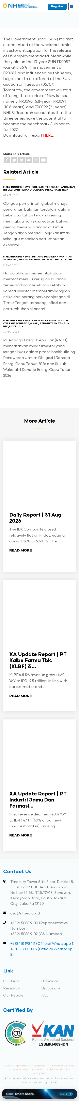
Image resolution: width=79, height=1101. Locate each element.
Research (11, 988)
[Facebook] (7, 160)
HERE (48, 135)
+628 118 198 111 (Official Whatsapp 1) (42, 944)
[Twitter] (14, 160)
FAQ (45, 995)
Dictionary (50, 988)
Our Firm (11, 981)
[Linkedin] (21, 160)
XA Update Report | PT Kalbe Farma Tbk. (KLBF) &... (38, 660)
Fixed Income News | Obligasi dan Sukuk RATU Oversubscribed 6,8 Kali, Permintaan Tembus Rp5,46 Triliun (36, 324)
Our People (13, 995)
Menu (71, 6)
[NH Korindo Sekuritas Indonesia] (20, 6)
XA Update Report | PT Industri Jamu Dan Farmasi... (38, 800)
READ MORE (20, 551)
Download (50, 981)
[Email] (29, 160)
